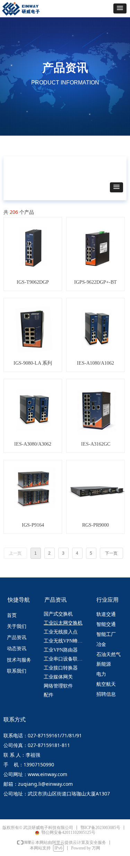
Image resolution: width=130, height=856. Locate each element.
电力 (101, 674)
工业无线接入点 (61, 632)
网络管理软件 (58, 686)
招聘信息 (106, 694)
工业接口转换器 (61, 668)
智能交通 (106, 624)
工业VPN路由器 (61, 650)
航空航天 (106, 684)
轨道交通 (106, 614)
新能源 (103, 664)
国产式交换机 (58, 614)
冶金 (101, 644)
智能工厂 (106, 634)
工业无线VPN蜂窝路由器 (66, 641)
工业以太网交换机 (63, 623)
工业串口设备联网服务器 (66, 659)
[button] (120, 8)
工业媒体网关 (58, 677)
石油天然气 (108, 654)
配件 (48, 695)
